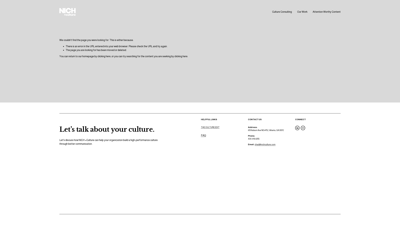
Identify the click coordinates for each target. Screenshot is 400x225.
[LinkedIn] (297, 128)
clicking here (104, 56)
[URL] (303, 128)
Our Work (302, 11)
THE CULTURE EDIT (210, 127)
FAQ (203, 135)
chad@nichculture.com (265, 144)
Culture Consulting (282, 11)
